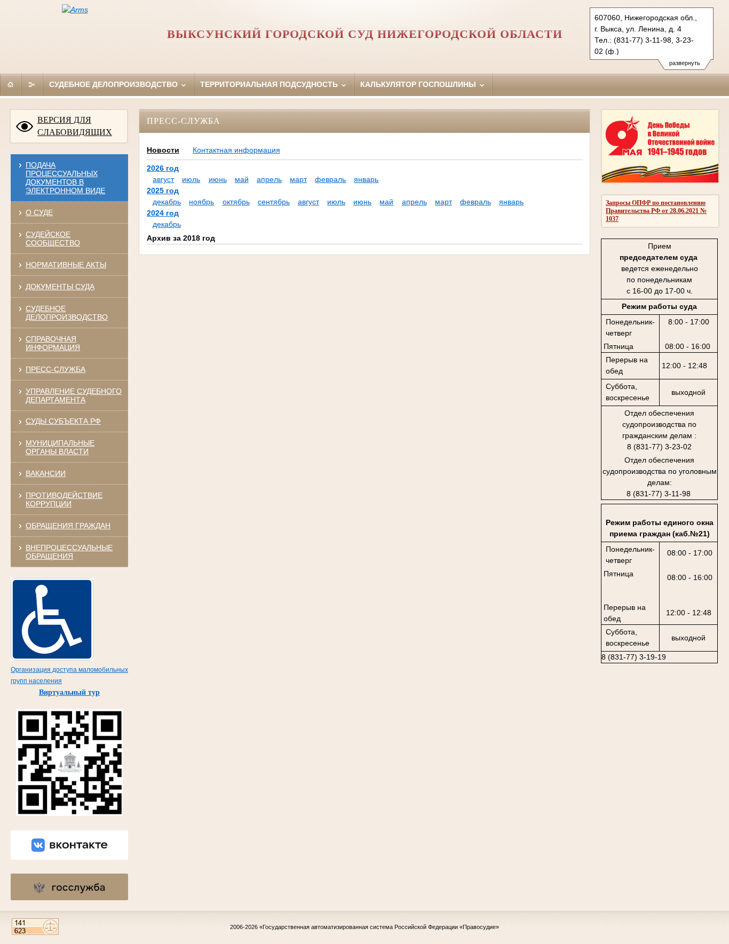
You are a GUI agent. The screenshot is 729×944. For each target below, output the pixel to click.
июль (191, 179)
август (163, 179)
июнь (218, 179)
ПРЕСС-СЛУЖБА (55, 369)
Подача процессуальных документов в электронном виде (65, 178)
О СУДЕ (39, 212)
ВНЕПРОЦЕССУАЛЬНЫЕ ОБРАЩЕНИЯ (69, 551)
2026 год (163, 168)
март (298, 179)
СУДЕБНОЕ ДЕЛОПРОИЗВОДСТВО (67, 312)
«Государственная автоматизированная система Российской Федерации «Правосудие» (379, 927)
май (242, 179)
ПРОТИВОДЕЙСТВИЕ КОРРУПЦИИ (64, 499)
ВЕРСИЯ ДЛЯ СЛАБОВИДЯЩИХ (74, 126)
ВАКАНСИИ (46, 473)
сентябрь (274, 201)
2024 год (163, 213)
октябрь (236, 201)
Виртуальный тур (69, 692)
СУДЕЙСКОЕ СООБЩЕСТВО (53, 238)
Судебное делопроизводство (114, 84)
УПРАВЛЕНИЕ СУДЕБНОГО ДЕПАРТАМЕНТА (74, 395)
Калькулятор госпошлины (419, 84)
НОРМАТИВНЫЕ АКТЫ (66, 264)
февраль (330, 179)
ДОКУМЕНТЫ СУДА (60, 286)
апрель (269, 179)
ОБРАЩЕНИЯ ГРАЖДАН (68, 525)
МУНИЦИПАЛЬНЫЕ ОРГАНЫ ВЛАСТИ (60, 447)
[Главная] (10, 84)
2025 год (163, 190)
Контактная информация (236, 150)
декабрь (167, 201)
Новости (163, 150)
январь (366, 179)
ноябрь (201, 201)
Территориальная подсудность (270, 84)
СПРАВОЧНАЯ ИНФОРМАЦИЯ (53, 343)
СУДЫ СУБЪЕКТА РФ (63, 421)
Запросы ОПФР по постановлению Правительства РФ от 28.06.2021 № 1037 (656, 211)
